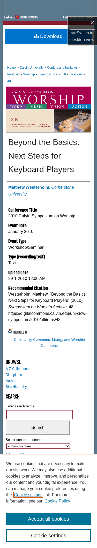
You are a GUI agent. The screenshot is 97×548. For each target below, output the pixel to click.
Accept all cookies (48, 519)
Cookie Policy (57, 501)
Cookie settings (28, 495)
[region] (48, 501)
